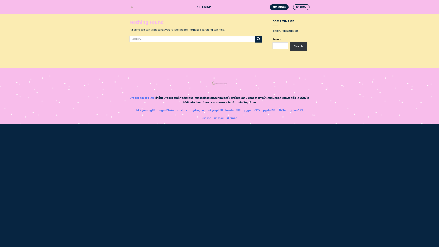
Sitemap (204, 7)
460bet (283, 110)
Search (276, 39)
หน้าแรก (206, 118)
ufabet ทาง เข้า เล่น (142, 98)
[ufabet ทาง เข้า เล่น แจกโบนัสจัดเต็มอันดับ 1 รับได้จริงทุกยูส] (160, 7)
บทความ (219, 118)
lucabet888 (232, 110)
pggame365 (252, 110)
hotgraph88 (215, 110)
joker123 (297, 110)
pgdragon (197, 110)
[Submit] (258, 39)
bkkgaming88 (145, 110)
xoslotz (182, 110)
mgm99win (166, 110)
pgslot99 (269, 110)
